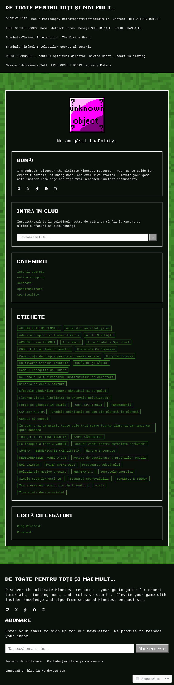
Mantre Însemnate (100, 451)
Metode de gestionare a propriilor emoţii (109, 458)
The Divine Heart (76, 37)
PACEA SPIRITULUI (60, 465)
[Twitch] (19, 188)
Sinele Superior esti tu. (41, 479)
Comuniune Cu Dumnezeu (96, 349)
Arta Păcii (72, 342)
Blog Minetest (29, 526)
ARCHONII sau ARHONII (37, 342)
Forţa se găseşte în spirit (42, 405)
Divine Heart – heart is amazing (117, 56)
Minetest (24, 532)
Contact (119, 19)
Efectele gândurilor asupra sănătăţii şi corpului (62, 391)
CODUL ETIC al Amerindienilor (44, 349)
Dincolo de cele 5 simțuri (42, 384)
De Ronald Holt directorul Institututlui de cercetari (66, 377)
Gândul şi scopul (33, 419)
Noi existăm (29, 465)
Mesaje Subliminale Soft (27, 65)
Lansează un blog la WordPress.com (35, 671)
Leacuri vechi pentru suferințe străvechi (109, 444)
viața (99, 485)
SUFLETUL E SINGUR (132, 479)
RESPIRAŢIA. (83, 472)
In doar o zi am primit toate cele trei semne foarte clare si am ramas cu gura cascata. (84, 428)
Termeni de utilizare (23, 661)
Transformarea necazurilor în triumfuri (53, 485)
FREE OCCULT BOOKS (21, 28)
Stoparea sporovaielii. (90, 479)
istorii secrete (30, 272)
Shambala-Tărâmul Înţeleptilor (32, 37)
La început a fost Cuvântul (42, 444)
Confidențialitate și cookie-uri (75, 661)
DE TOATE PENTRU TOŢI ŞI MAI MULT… (61, 7)
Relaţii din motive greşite (42, 472)
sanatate (24, 283)
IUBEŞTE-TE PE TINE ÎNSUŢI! (42, 437)
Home (44, 28)
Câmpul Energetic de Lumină (42, 370)
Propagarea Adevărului (101, 465)
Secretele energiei (116, 472)
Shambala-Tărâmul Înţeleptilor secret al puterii (48, 47)
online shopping (30, 277)
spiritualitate (30, 289)
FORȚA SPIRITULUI (87, 405)
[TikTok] (37, 188)
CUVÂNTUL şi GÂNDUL (91, 363)
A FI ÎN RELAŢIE (99, 335)
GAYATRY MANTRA (32, 412)
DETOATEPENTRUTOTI (144, 19)
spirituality (28, 294)
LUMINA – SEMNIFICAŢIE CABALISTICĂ (49, 451)
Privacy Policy (98, 65)
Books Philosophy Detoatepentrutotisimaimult (70, 19)
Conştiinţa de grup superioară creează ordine (59, 356)
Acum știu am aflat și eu (88, 328)
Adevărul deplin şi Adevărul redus (49, 335)
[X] (28, 188)
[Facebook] (46, 188)
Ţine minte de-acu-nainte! (42, 492)
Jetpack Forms (63, 28)
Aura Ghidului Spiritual (108, 342)
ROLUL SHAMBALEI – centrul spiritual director (46, 56)
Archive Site (17, 18)
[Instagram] (55, 188)
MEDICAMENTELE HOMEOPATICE (42, 458)
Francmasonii (120, 405)
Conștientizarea (119, 356)
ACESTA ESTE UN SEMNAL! (39, 328)
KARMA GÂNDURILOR (87, 437)
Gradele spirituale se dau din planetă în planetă (95, 412)
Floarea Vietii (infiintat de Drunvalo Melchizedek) (64, 398)
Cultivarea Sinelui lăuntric (43, 363)
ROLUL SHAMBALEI (128, 28)
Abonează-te (152, 648)
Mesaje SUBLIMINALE (94, 28)
